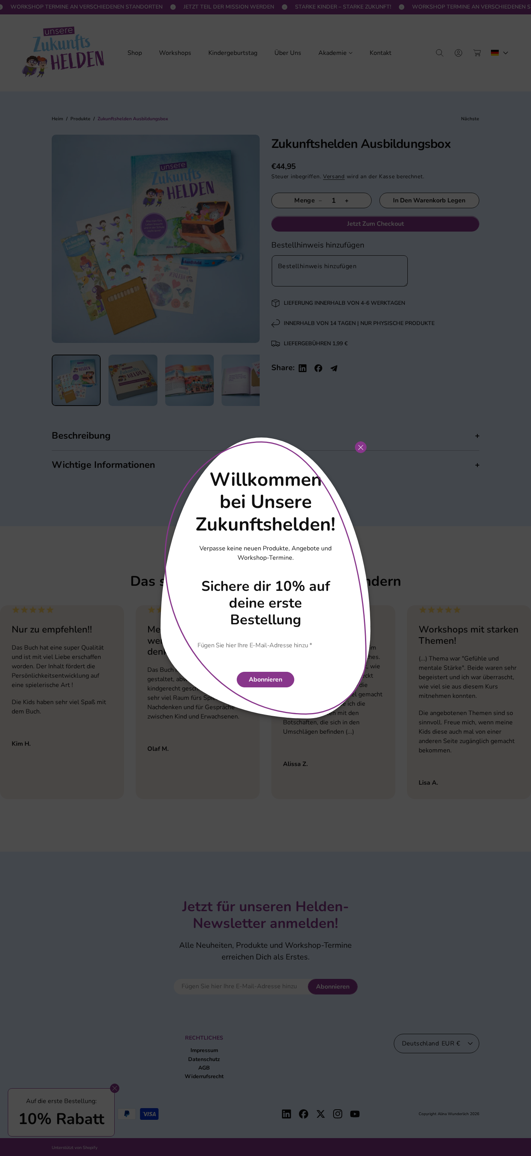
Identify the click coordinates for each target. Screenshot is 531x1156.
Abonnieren (265, 679)
